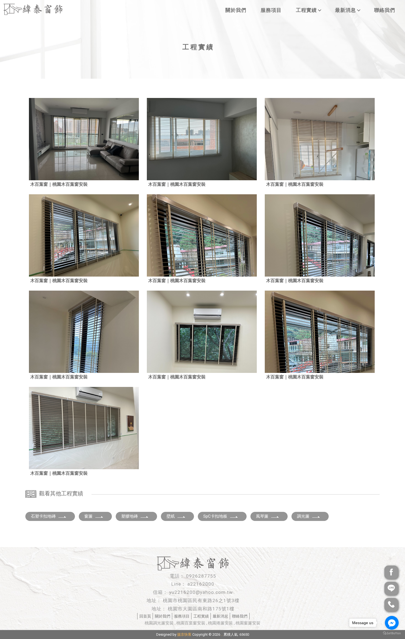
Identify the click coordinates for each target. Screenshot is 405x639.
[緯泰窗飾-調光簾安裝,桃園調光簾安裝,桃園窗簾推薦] (33, 10)
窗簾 (88, 516)
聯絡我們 (384, 10)
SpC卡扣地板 (215, 516)
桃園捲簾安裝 (220, 623)
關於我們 (235, 10)
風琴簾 (262, 516)
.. (222, 634)
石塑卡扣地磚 (43, 516)
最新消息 (345, 10)
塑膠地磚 (129, 516)
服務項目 (271, 10)
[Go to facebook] (392, 623)
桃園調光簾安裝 (159, 623)
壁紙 (170, 516)
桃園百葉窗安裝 (190, 623)
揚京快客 (184, 634)
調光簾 (303, 516)
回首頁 (145, 616)
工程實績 (306, 10)
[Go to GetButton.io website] (392, 633)
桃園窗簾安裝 (248, 623)
